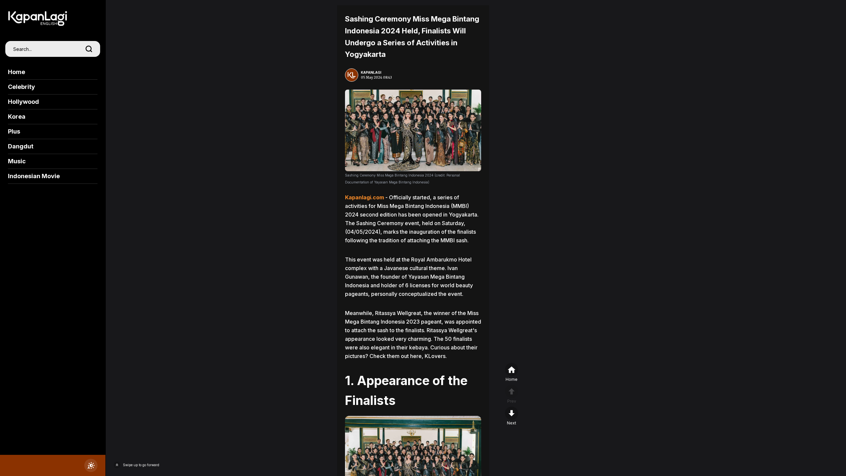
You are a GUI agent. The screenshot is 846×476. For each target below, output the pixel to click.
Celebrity (21, 86)
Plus (14, 131)
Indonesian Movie (34, 176)
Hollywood (23, 101)
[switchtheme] (90, 465)
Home (16, 71)
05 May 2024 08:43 (376, 77)
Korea (16, 116)
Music (17, 161)
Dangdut (20, 146)
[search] (89, 49)
